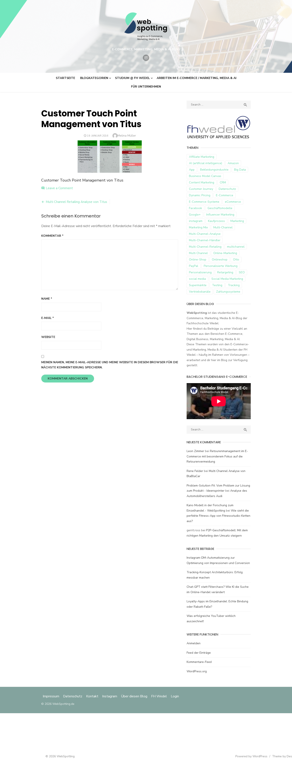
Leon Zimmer (195, 451)
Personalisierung (200, 272)
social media (197, 279)
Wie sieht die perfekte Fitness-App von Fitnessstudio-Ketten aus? (218, 516)
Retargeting (225, 272)
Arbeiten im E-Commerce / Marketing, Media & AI (196, 78)
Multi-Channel (223, 227)
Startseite (65, 78)
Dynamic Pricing (199, 195)
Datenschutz (227, 189)
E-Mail (47, 318)
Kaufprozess (216, 221)
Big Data (240, 170)
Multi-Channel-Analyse (205, 234)
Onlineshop (219, 259)
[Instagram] (146, 58)
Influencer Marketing (220, 215)
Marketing (237, 221)
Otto (236, 259)
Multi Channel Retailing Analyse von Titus (76, 202)
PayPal (193, 266)
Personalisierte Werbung (220, 266)
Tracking (234, 285)
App (192, 170)
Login (175, 696)
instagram (195, 221)
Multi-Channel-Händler (204, 240)
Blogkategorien (94, 78)
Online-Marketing (225, 253)
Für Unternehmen (146, 87)
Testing (217, 285)
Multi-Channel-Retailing (205, 247)
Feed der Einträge (199, 653)
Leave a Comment (59, 188)
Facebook (195, 208)
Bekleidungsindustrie (214, 170)
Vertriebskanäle (200, 292)
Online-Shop (197, 259)
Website (48, 337)
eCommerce (233, 202)
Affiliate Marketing (201, 157)
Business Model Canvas (205, 176)
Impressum (51, 696)
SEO (242, 272)
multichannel (236, 247)
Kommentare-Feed (199, 662)
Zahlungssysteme (228, 292)
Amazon (233, 163)
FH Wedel (159, 696)
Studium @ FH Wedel (132, 78)
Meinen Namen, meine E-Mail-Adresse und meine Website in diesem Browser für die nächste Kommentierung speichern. (109, 365)
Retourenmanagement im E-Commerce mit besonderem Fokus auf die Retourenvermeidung (217, 456)
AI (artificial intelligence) (205, 163)
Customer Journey (201, 189)
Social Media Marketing (227, 279)
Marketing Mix (198, 227)
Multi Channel (198, 253)
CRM (223, 182)
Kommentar (52, 236)
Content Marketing (201, 182)
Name (46, 299)
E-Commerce (224, 195)
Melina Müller (127, 136)
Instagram (109, 696)
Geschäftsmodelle (220, 208)
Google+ (195, 215)
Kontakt (92, 696)
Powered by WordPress (251, 756)
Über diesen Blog (134, 696)
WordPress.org (197, 671)
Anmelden (194, 643)
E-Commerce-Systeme (204, 202)
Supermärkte (197, 285)
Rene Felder (195, 471)
